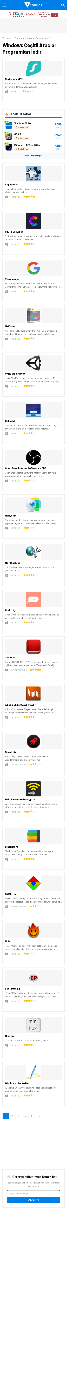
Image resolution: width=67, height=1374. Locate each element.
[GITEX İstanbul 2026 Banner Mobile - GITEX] (33, 14)
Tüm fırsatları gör (33, 155)
